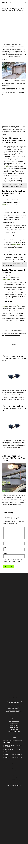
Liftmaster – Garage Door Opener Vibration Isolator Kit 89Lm (14, 358)
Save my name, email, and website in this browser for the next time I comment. (14, 561)
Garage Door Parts (14, 723)
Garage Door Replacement (14, 731)
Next (13, 344)
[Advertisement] (14, 28)
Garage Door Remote (14, 727)
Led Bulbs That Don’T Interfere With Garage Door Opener (13, 458)
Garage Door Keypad (14, 725)
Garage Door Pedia (6, 2)
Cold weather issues (6, 333)
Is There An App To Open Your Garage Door (12, 754)
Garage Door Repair (11, 330)
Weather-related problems (14, 335)
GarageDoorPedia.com (16, 785)
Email (5, 547)
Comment (6, 526)
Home (14, 767)
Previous (15, 339)
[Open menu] (25, 2)
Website (5, 553)
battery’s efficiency (17, 244)
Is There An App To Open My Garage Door (12, 757)
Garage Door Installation (14, 721)
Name (5, 541)
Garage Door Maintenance (16, 333)
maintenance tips (6, 279)
